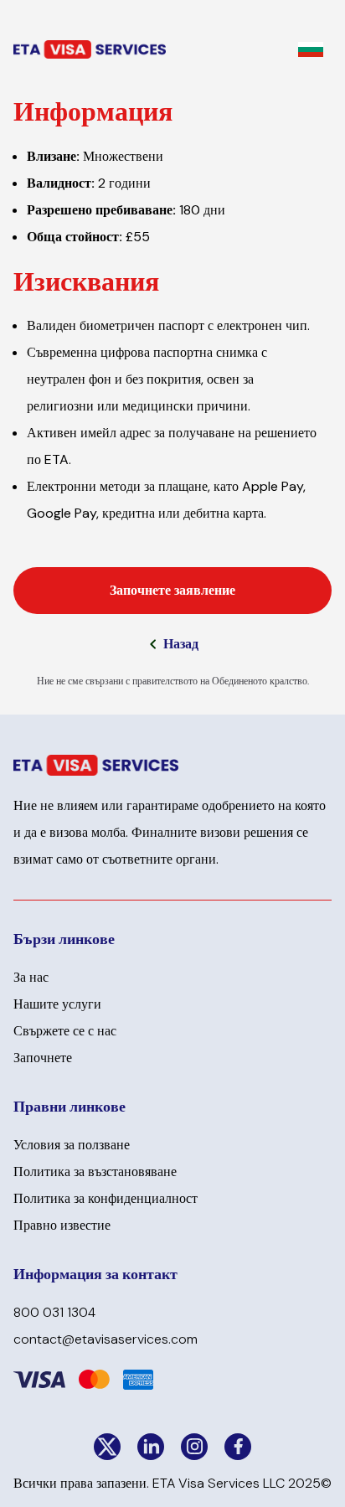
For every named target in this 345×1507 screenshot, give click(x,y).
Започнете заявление (172, 590)
